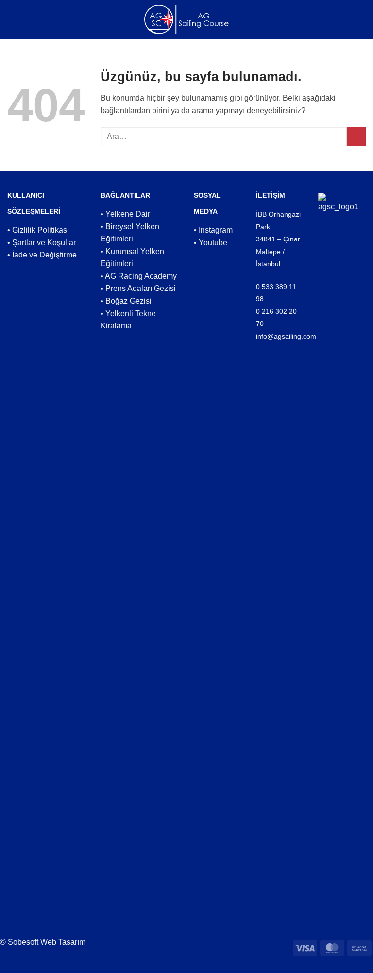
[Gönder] (356, 136)
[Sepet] (357, 19)
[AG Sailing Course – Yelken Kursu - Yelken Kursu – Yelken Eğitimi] (186, 19)
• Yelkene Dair (125, 214)
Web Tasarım (62, 942)
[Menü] (17, 19)
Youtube (213, 243)
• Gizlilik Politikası (38, 230)
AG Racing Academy (141, 276)
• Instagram (213, 230)
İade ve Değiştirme (44, 255)
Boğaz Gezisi (128, 301)
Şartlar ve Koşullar (44, 243)
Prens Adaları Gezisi (140, 288)
